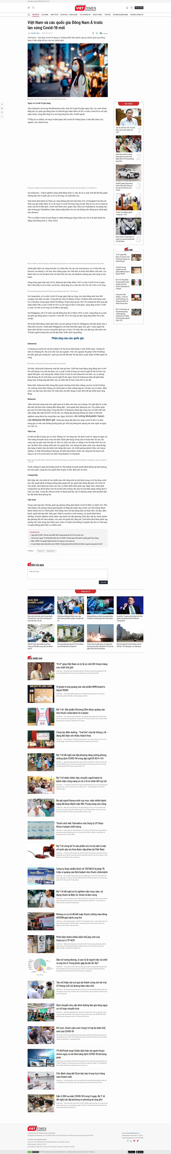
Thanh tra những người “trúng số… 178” (124, 213)
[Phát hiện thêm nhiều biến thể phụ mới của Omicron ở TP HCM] (41, 1104)
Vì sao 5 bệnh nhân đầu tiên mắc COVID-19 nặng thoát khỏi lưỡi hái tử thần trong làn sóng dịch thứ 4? (67, 704)
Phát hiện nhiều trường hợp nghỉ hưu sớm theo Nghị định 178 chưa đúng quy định (125, 157)
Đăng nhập (139, 7)
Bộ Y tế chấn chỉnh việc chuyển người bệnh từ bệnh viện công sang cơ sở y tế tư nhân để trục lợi (81, 939)
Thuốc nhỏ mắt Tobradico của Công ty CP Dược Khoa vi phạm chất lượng (79, 985)
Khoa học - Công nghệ (69, 14)
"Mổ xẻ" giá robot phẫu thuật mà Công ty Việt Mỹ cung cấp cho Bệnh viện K (40, 806)
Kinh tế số (54, 14)
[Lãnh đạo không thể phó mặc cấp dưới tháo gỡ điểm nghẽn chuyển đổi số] (70, 765)
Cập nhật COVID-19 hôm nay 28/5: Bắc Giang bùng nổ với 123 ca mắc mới (57, 695)
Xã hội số (35, 14)
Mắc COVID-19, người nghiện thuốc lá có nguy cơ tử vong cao (53, 701)
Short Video (97, 14)
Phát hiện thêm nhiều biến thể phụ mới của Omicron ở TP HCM (78, 1098)
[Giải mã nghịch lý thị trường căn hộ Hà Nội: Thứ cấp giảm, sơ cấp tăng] (130, 793)
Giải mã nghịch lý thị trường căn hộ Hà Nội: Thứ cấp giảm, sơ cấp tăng (129, 805)
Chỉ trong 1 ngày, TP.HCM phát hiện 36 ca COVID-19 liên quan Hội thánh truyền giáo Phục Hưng (65, 698)
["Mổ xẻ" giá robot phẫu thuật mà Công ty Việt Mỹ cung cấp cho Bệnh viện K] (41, 793)
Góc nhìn (44, 14)
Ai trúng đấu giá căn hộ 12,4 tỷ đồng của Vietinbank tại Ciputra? (70, 805)
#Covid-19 (41, 711)
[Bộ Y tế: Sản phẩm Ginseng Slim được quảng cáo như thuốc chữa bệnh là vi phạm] (136, 282)
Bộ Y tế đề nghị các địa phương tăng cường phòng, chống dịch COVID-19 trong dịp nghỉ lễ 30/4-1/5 (123, 314)
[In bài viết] (97, 33)
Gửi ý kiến (103, 742)
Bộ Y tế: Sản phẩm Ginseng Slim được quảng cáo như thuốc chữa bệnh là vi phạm (122, 284)
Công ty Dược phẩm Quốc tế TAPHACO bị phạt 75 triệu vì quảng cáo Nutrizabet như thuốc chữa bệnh (82, 1030)
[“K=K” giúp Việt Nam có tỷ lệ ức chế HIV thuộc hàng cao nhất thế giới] (136, 257)
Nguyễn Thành (35, 33)
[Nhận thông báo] (127, 8)
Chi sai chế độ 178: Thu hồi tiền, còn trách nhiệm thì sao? (125, 130)
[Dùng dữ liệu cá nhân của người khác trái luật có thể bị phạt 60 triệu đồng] (100, 765)
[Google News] (104, 33)
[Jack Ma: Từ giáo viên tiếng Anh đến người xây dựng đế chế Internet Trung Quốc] (130, 765)
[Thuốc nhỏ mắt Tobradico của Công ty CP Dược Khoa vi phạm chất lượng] (41, 990)
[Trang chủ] (29, 15)
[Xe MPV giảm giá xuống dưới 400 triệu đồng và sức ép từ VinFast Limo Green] (128, 172)
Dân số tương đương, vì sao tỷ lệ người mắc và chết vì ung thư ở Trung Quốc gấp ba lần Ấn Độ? (81, 1121)
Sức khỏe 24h (35, 818)
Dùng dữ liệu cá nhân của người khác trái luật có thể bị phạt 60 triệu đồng (100, 777)
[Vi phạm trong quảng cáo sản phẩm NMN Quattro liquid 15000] (136, 270)
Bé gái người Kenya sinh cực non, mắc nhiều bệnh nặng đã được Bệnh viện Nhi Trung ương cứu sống (81, 962)
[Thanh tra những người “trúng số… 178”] (128, 201)
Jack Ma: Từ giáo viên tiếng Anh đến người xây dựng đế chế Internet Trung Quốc (129, 778)
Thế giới (107, 14)
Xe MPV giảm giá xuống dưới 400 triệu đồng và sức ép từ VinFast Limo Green (124, 186)
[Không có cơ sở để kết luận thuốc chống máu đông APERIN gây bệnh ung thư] (41, 1081)
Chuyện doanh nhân (120, 14)
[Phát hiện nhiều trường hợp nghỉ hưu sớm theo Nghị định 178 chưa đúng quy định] (128, 143)
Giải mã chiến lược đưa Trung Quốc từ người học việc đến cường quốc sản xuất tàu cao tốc (40, 778)
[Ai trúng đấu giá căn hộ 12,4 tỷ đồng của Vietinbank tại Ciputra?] (70, 793)
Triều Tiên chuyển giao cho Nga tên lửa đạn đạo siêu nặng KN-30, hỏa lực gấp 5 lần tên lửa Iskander (100, 806)
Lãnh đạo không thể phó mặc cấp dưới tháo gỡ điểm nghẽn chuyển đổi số (70, 778)
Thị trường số (85, 14)
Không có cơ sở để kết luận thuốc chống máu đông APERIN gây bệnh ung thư (81, 1076)
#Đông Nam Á (51, 711)
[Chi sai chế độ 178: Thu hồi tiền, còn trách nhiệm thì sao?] (128, 117)
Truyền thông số (136, 14)
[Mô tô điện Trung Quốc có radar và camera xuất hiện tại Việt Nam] (128, 226)
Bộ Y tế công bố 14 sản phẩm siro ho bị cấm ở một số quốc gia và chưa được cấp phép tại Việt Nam (81, 1007)
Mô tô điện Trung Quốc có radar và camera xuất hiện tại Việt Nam (125, 239)
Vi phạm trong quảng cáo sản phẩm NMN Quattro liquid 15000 (123, 270)
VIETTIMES (85, 8)
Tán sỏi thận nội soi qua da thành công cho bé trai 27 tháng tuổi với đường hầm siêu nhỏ (81, 1144)
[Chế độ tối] (131, 8)
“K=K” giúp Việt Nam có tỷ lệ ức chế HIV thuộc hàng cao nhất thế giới (123, 258)
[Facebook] (93, 33)
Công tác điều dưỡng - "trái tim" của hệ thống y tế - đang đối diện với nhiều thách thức (122, 299)
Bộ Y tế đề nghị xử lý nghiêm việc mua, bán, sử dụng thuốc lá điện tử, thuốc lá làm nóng (79, 1053)
